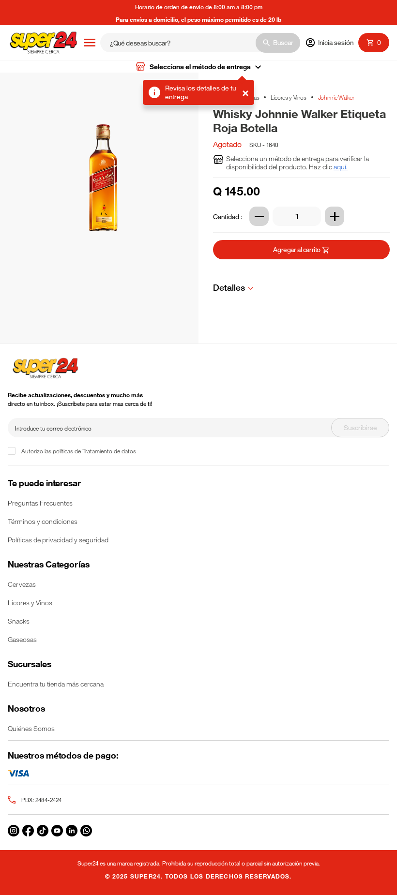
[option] (103, 208)
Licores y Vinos (288, 97)
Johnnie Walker (336, 97)
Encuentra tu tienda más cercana (56, 684)
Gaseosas (22, 639)
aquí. (341, 167)
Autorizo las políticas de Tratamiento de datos (78, 451)
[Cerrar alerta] (245, 93)
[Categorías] (89, 42)
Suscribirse (360, 427)
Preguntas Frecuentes (40, 503)
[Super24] (43, 43)
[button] (198, 66)
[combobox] (200, 42)
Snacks (19, 621)
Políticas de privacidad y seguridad (58, 540)
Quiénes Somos (31, 728)
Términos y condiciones (42, 521)
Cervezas (22, 584)
